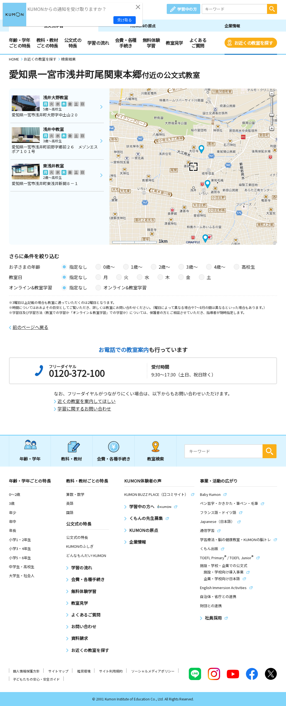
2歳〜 (164, 266)
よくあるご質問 (197, 43)
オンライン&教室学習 (125, 287)
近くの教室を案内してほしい (87, 401)
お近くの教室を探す (253, 42)
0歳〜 (109, 266)
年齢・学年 (30, 459)
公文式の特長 (72, 43)
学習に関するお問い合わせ (84, 409)
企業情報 (232, 25)
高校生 (248, 266)
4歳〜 (219, 266)
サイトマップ (58, 671)
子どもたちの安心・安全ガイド (36, 679)
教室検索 (155, 459)
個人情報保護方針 (26, 671)
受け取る (124, 20)
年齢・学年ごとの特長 (19, 43)
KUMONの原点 (143, 25)
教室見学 (174, 42)
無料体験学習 (151, 43)
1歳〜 (136, 266)
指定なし (78, 266)
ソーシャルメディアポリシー (153, 671)
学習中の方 (187, 9)
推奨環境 (83, 671)
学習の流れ (98, 42)
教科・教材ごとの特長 (47, 43)
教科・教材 (71, 459)
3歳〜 (192, 266)
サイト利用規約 (111, 671)
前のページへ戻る (30, 327)
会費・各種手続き (126, 43)
